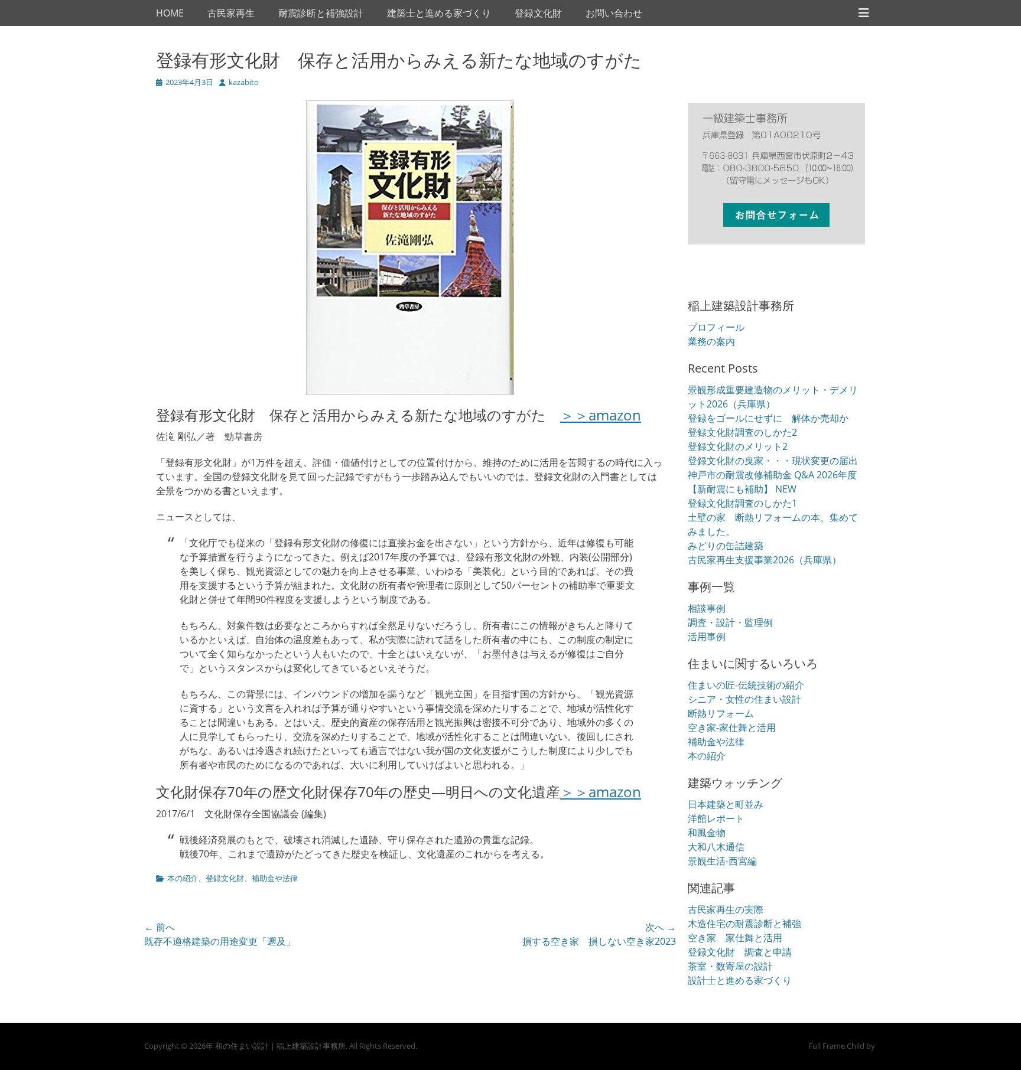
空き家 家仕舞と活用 (735, 937)
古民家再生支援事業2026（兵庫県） (764, 559)
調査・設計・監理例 (730, 622)
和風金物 (707, 832)
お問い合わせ (614, 12)
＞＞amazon (600, 415)
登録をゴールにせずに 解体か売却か (768, 418)
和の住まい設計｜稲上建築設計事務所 (280, 1045)
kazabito (244, 82)
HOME (170, 12)
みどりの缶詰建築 (725, 545)
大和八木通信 (716, 846)
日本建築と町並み (725, 804)
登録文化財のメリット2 (738, 446)
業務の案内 (711, 341)
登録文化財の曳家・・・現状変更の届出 (773, 460)
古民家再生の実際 (725, 909)
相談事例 (707, 608)
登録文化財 (538, 12)
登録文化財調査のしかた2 (742, 432)
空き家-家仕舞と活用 (732, 727)
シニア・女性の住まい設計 (744, 699)
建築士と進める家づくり (439, 12)
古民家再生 (231, 12)
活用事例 (707, 636)
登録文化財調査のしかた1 (742, 503)
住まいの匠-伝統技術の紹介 (746, 684)
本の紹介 (182, 878)
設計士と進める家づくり (740, 980)
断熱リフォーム (721, 713)
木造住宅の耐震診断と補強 (744, 923)
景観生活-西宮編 (722, 860)
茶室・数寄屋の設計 (730, 966)
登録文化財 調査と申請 (740, 951)
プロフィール (716, 327)
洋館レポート (716, 818)
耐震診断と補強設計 (320, 12)
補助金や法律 (275, 878)
